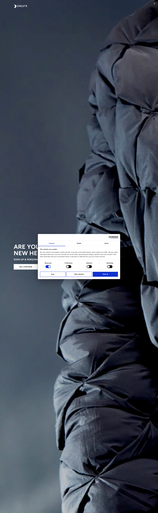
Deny (52, 274)
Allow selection (79, 274)
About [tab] (106, 243)
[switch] (68, 266)
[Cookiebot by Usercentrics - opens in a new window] (110, 237)
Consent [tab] (51, 243)
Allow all (105, 274)
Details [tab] (79, 243)
